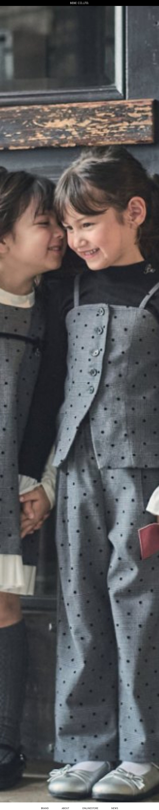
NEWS (114, 808)
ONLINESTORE (90, 808)
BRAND (45, 808)
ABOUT (65, 808)
